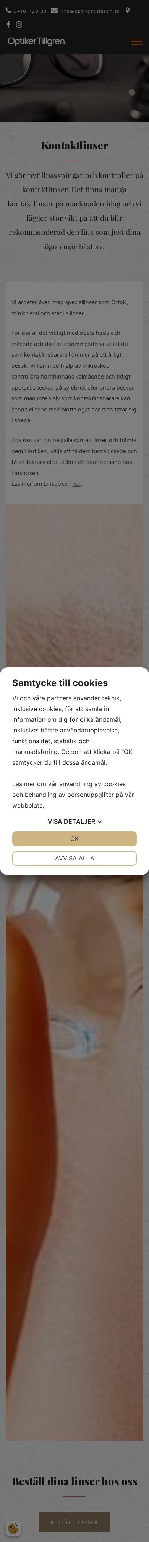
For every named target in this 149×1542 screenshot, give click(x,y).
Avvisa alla (74, 858)
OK (74, 838)
